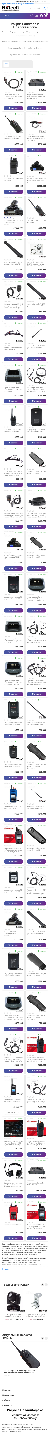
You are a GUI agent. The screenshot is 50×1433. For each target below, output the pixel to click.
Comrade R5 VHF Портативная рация (13, 179)
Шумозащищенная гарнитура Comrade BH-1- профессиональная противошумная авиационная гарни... (13, 1185)
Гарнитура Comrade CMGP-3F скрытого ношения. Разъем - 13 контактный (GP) (13, 1059)
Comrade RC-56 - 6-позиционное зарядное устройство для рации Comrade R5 (36, 515)
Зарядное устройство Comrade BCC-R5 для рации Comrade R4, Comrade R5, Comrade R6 (13, 682)
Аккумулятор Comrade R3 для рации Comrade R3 (13, 891)
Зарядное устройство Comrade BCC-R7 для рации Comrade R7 (13, 640)
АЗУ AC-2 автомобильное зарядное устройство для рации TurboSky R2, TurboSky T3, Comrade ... (13, 348)
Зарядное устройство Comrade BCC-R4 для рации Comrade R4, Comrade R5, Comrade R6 (13, 1017)
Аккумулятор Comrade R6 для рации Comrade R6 (13, 598)
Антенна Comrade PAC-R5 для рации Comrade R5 (13, 263)
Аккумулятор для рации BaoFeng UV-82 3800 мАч (38, 1293)
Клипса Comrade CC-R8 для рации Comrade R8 (36, 974)
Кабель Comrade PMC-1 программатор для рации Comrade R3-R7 (13, 96)
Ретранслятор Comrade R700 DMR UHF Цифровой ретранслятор (36, 96)
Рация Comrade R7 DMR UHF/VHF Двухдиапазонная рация (12, 1101)
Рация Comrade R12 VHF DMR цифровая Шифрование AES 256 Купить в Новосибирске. (36, 1226)
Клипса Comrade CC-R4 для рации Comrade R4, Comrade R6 (36, 1017)
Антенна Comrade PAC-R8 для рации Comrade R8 (36, 347)
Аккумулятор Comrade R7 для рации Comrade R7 (13, 765)
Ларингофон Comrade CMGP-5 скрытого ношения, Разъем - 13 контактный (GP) (36, 389)
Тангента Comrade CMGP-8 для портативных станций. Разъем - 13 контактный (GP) (13, 515)
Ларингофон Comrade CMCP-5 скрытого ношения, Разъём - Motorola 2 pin (35, 264)
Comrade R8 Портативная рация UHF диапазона (13, 137)
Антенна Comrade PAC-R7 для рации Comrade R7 (36, 305)
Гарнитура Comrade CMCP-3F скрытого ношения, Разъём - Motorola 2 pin (36, 892)
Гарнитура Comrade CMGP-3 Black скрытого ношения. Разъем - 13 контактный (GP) (36, 1101)
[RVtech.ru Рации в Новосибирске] (10, 8)
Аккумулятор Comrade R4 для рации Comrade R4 (13, 974)
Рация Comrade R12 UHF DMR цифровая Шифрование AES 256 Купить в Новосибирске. (13, 850)
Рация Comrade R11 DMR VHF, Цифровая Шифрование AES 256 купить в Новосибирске (36, 1059)
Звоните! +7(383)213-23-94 (24, 2)
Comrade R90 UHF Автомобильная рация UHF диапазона (13, 222)
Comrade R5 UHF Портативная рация (36, 221)
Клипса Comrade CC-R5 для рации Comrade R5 (36, 472)
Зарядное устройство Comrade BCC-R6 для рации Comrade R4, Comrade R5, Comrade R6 (36, 599)
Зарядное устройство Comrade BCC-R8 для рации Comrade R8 (13, 389)
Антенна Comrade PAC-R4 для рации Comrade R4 (36, 933)
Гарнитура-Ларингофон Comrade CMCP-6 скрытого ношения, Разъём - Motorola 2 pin (36, 640)
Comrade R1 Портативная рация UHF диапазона (13, 430)
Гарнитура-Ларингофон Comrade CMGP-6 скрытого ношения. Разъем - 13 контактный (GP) (36, 682)
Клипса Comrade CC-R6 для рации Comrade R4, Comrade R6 (36, 766)
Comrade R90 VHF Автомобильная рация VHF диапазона (13, 933)
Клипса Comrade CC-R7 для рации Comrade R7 (36, 556)
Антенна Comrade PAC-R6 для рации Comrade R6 (36, 807)
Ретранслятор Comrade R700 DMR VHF (35, 1184)
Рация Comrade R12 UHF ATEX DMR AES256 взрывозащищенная (12, 808)
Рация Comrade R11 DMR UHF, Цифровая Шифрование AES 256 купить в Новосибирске (36, 1143)
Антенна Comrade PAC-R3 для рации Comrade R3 (36, 723)
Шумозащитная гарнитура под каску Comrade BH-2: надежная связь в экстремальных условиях (13, 1143)
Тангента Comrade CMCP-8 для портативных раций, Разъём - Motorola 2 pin (13, 306)
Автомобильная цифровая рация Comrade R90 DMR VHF (13, 557)
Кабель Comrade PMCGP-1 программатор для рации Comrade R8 (36, 138)
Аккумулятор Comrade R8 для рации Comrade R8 (13, 723)
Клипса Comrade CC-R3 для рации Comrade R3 (36, 849)
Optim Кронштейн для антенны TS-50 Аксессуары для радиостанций (16, 1315)
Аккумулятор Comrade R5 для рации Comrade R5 (36, 430)
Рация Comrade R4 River (12, 1225)
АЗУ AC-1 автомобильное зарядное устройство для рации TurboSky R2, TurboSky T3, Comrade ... (13, 473)
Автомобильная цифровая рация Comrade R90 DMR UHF (36, 180)
